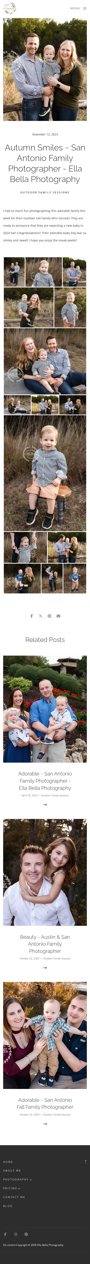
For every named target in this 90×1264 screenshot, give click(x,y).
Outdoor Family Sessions (44, 192)
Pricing (10, 1188)
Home (8, 1162)
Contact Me (14, 1197)
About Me (12, 1170)
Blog (8, 1206)
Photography (16, 1179)
